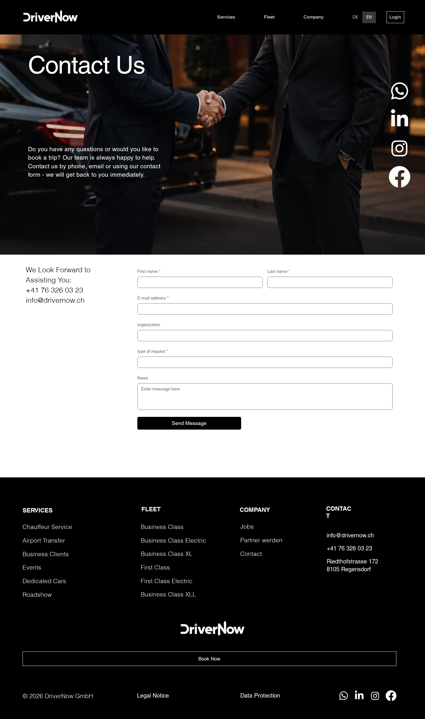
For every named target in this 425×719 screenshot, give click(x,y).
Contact (251, 553)
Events (32, 567)
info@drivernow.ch (55, 300)
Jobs (247, 526)
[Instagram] (399, 148)
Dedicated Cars (44, 581)
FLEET (151, 509)
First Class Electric (167, 581)
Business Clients (46, 554)
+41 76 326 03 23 (54, 290)
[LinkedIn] (399, 119)
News (142, 377)
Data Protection (260, 695)
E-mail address (153, 297)
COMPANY (255, 509)
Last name (278, 271)
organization (148, 324)
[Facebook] (399, 176)
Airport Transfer (44, 540)
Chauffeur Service (47, 526)
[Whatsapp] (399, 91)
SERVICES (38, 510)
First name (148, 271)
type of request (152, 351)
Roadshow (37, 594)
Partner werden (261, 540)
